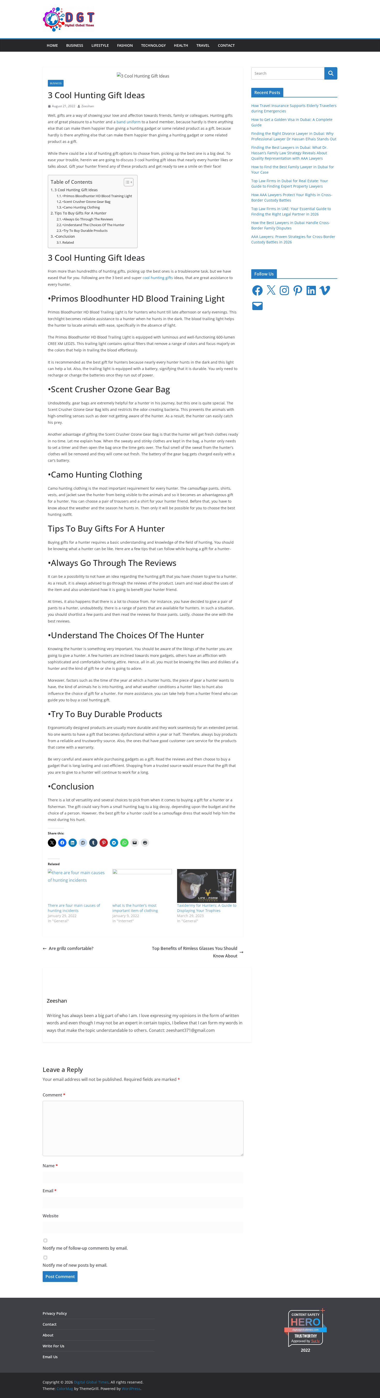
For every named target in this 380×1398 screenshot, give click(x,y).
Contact (226, 45)
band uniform (129, 121)
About (48, 1335)
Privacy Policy (55, 1313)
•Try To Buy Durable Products (85, 230)
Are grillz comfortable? (71, 948)
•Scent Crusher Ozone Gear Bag (86, 201)
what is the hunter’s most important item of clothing (135, 908)
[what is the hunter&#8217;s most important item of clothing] (142, 886)
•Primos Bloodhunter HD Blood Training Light (97, 196)
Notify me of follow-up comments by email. (85, 1248)
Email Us (50, 1356)
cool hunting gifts (158, 277)
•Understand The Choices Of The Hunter (93, 224)
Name (50, 1166)
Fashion (125, 45)
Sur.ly (315, 1341)
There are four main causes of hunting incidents (74, 908)
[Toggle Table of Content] (126, 182)
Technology (153, 45)
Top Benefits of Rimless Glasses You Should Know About (194, 952)
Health (181, 45)
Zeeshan (87, 106)
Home (52, 45)
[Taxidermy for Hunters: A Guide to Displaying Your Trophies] (207, 886)
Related (68, 242)
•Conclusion (65, 236)
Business (74, 45)
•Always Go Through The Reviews (87, 219)
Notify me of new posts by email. (75, 1265)
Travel (203, 45)
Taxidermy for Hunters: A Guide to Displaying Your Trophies (206, 908)
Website (50, 1216)
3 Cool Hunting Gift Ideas (76, 189)
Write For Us (53, 1345)
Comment (54, 1095)
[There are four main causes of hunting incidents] (77, 886)
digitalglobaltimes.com (305, 1329)
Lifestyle (100, 45)
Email (50, 1191)
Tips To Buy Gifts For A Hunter (81, 213)
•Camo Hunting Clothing (81, 207)
